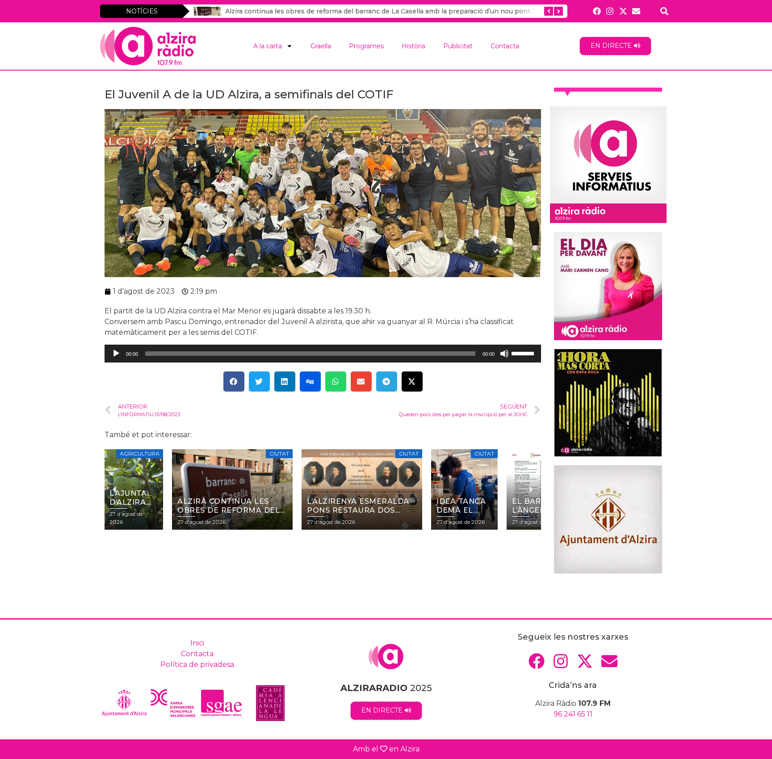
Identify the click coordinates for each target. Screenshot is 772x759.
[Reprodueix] (116, 353)
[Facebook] (597, 11)
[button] (233, 381)
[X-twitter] (623, 11)
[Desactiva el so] (504, 353)
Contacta (505, 46)
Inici (197, 643)
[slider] (524, 353)
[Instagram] (610, 11)
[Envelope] (636, 11)
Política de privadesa (197, 664)
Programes (366, 46)
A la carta (267, 46)
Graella (320, 46)
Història (413, 46)
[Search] (664, 11)
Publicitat (458, 46)
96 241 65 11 (573, 714)
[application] (323, 354)
